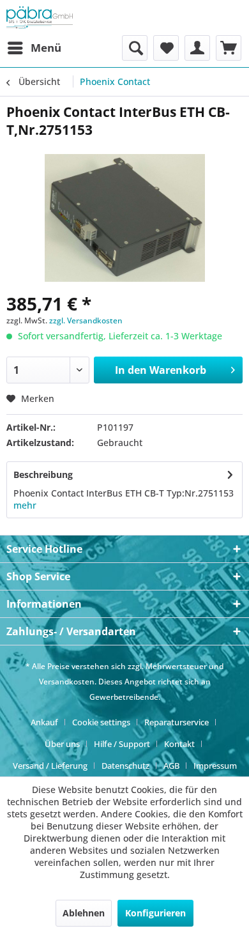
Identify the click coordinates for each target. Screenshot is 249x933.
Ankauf (44, 722)
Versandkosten (66, 681)
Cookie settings (101, 722)
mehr (24, 505)
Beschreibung (43, 474)
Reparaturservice (176, 722)
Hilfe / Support (122, 744)
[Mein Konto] (197, 48)
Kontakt (179, 744)
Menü (46, 47)
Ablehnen (84, 913)
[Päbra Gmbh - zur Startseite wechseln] (39, 17)
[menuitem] (34, 48)
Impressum (215, 765)
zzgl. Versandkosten (86, 320)
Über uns (62, 744)
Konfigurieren (155, 913)
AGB (171, 765)
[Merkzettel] (166, 48)
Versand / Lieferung (50, 765)
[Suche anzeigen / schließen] (134, 48)
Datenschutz (125, 765)
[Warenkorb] (228, 48)
